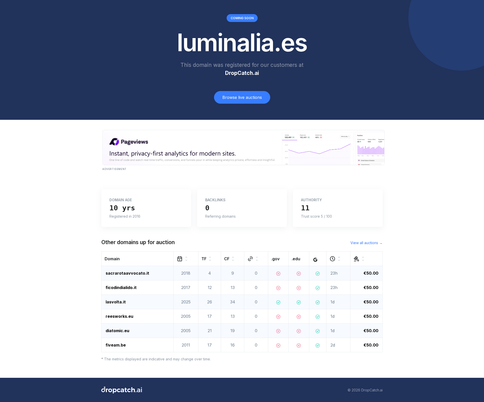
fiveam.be (116, 345)
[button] (138, 259)
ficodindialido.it (121, 287)
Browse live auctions (242, 97)
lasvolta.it (116, 301)
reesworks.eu (119, 316)
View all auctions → (366, 243)
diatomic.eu (117, 330)
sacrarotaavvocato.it (127, 273)
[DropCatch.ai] (121, 390)
